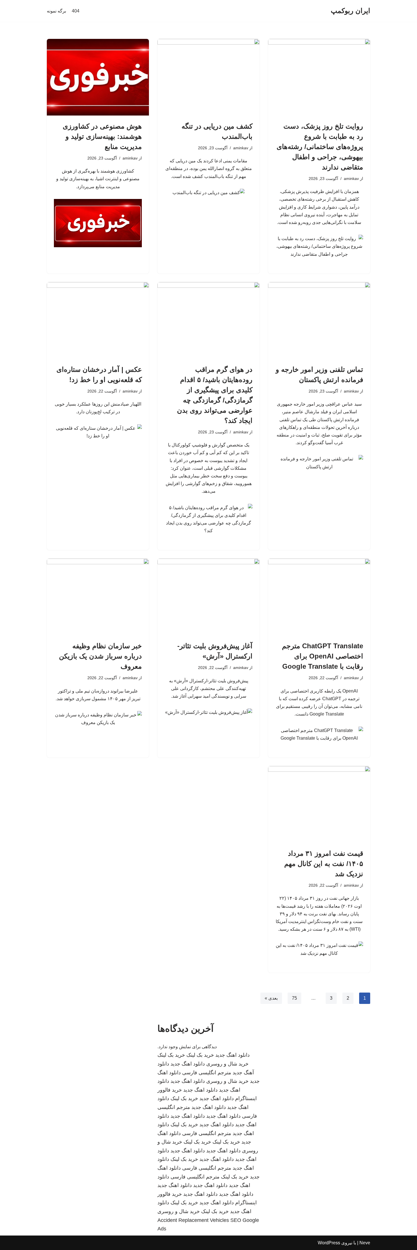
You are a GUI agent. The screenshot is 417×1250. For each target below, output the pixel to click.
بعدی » (271, 998)
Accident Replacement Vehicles (193, 1220)
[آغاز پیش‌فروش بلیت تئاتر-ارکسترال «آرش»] (208, 597)
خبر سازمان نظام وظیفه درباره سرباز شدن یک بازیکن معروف (100, 656)
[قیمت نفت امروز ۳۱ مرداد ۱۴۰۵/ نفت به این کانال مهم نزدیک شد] (319, 804)
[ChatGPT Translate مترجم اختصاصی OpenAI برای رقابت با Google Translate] (319, 597)
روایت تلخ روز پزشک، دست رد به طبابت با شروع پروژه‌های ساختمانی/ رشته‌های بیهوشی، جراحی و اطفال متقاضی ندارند (320, 146)
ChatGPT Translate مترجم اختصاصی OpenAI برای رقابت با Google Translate (322, 656)
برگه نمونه (56, 11)
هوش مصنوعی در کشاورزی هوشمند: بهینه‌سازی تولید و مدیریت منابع (102, 136)
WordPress (329, 1242)
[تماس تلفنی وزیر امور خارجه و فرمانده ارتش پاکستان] (319, 320)
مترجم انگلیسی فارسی (206, 1072)
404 (75, 11)
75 (294, 998)
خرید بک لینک (200, 1055)
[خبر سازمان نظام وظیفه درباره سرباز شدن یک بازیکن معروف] (98, 597)
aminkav (351, 178)
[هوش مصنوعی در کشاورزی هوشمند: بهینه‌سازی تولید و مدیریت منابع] (98, 77)
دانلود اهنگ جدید (232, 1055)
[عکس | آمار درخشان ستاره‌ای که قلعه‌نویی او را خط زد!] (98, 320)
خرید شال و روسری (227, 1064)
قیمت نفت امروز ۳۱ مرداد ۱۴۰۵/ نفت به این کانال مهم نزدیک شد (323, 864)
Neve (364, 1242)
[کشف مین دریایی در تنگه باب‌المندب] (208, 77)
